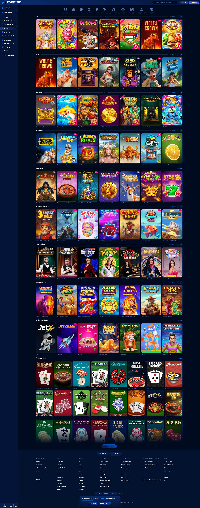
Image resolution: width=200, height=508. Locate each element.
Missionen (167, 467)
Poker (101, 483)
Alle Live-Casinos (104, 486)
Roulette (102, 467)
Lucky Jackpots (125, 474)
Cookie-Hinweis (147, 467)
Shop (165, 474)
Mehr (119, 493)
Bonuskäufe (41, 206)
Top (37, 16)
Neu (37, 54)
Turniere (166, 477)
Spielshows (103, 477)
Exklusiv (39, 168)
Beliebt (39, 92)
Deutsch (104, 453)
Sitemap (38, 471)
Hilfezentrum (39, 464)
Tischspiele (41, 358)
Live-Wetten (60, 464)
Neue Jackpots (125, 467)
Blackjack (102, 471)
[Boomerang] (14, 2)
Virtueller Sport (61, 467)
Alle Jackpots (124, 480)
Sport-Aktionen (168, 461)
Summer (39, 130)
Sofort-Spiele (42, 320)
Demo (46, 38)
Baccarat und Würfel (105, 480)
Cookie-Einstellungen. (87, 500)
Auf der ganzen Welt (105, 474)
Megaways (41, 282)
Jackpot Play (124, 477)
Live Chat (116, 453)
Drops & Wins (124, 471)
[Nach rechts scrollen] (197, 10)
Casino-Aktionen (168, 464)
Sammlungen (167, 471)
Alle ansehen (172, 16)
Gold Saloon (103, 464)
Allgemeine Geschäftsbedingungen (152, 479)
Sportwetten (60, 461)
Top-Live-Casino (104, 461)
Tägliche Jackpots (126, 461)
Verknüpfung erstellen (41, 467)
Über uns (38, 461)
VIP (165, 480)
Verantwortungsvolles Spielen (150, 464)
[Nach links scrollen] (178, 16)
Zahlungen (38, 479)
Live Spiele (40, 244)
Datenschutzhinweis (148, 461)
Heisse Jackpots (125, 464)
